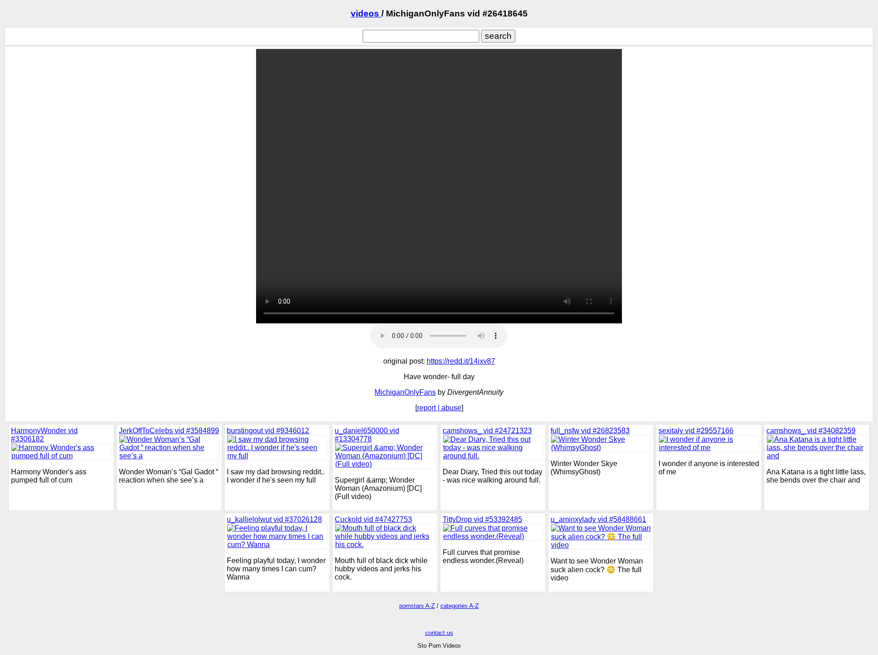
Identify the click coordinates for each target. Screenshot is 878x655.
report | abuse (439, 408)
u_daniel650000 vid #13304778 (367, 435)
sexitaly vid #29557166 (695, 431)
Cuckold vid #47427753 (373, 519)
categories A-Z (459, 605)
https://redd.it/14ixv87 (461, 361)
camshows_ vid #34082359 (811, 431)
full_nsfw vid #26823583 (590, 431)
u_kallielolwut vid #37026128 (274, 519)
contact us (439, 632)
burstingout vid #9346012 (268, 431)
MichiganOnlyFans (405, 392)
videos (366, 13)
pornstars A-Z (417, 605)
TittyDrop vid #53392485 (482, 519)
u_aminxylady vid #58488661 (598, 519)
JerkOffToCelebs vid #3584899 (169, 431)
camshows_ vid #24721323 (487, 431)
